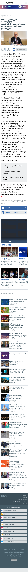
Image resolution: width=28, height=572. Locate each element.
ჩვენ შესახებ (24, 495)
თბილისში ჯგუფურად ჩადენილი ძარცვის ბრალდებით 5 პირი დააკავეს (14, 486)
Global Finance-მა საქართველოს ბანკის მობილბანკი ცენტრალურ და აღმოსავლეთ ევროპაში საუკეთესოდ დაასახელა (14, 465)
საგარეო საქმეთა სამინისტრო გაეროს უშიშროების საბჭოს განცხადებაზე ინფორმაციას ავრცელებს (14, 435)
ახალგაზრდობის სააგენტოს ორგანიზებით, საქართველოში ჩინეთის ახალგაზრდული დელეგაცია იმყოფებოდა (9, 256)
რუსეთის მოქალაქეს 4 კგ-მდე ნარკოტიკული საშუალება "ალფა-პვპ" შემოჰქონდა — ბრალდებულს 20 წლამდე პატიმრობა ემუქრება (9, 278)
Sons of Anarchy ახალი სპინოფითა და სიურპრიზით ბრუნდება (14, 389)
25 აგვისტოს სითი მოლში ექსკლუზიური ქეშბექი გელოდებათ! (14, 364)
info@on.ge (12, 549)
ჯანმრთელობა (4, 16)
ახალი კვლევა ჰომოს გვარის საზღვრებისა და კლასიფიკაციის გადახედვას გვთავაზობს (14, 417)
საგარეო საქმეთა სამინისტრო (15, 200)
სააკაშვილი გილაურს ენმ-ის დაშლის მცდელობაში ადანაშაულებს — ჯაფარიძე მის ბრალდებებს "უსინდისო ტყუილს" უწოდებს (14, 476)
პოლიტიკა (11, 16)
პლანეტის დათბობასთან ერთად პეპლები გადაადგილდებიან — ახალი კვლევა (14, 310)
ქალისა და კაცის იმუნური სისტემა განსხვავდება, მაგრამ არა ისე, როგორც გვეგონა (14, 302)
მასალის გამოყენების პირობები (20, 501)
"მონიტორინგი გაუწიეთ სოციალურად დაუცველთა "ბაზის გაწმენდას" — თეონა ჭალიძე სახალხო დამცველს (14, 426)
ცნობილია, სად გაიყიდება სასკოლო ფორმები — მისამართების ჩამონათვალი (14, 444)
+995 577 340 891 (20, 549)
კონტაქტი (25, 503)
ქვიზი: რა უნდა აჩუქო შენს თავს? (14, 355)
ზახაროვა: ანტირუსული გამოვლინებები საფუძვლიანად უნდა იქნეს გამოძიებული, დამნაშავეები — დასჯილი (14, 408)
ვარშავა (13, 202)
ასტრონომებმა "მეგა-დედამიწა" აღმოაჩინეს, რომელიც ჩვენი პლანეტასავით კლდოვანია (14, 372)
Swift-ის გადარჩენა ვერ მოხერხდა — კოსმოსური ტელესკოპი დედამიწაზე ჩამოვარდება (14, 398)
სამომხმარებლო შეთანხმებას (13, 554)
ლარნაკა (3, 203)
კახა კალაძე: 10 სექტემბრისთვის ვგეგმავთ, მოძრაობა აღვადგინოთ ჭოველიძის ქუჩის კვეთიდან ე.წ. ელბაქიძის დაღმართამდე (14, 454)
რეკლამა (25, 497)
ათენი (9, 202)
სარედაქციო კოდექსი (22, 499)
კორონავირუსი (19, 202)
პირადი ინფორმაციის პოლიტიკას (14, 556)
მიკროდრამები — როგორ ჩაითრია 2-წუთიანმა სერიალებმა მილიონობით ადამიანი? (14, 318)
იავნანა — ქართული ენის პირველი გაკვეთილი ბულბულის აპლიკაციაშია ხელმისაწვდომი (14, 336)
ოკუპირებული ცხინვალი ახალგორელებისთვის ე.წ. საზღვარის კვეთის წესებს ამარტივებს (14, 327)
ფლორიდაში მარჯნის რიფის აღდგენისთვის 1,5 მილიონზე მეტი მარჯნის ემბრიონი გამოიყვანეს (14, 380)
